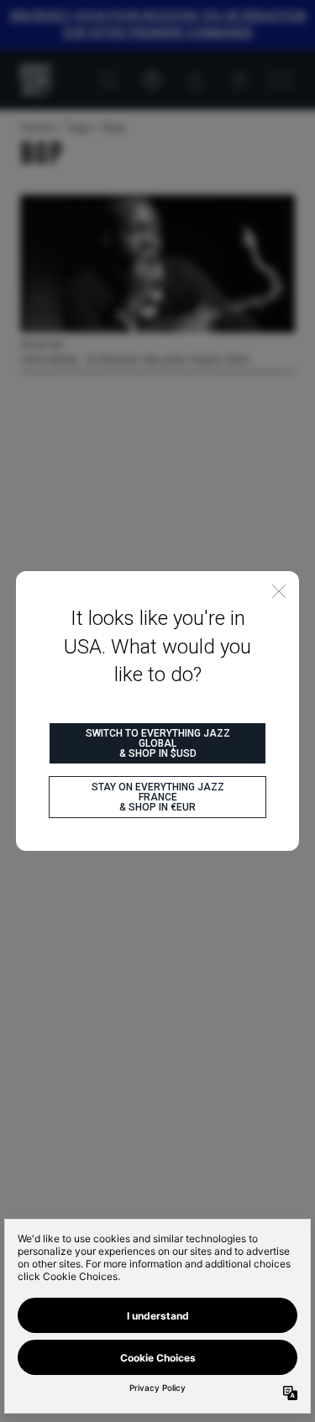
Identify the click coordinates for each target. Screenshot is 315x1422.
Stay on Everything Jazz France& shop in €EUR (158, 797)
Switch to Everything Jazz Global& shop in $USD (158, 743)
